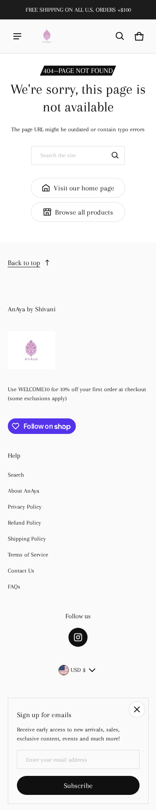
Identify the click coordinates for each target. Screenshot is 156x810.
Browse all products (84, 212)
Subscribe (78, 786)
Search (16, 474)
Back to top (24, 263)
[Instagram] (78, 637)
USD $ (78, 670)
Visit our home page (84, 188)
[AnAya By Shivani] (47, 36)
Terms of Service (28, 554)
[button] (120, 36)
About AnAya (23, 490)
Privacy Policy (25, 506)
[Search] (115, 155)
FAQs (14, 586)
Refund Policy (24, 522)
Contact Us (21, 570)
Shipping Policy (27, 538)
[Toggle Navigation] (17, 36)
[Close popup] (137, 709)
